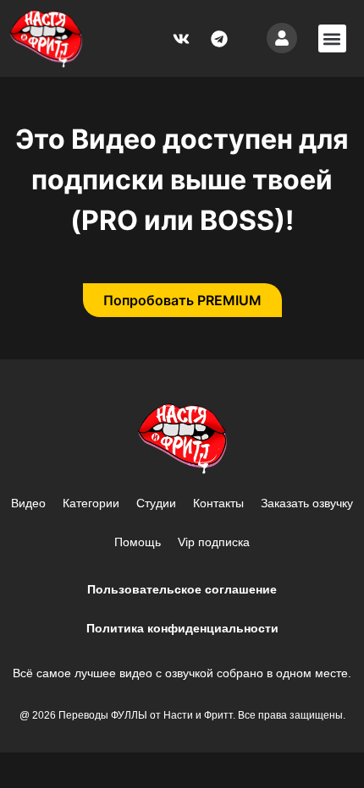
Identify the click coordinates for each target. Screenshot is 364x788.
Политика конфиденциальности (182, 628)
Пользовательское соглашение (182, 589)
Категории (91, 503)
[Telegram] (219, 39)
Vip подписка (214, 542)
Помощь (137, 542)
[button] (332, 38)
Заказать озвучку (307, 503)
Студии (156, 503)
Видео (28, 503)
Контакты (218, 503)
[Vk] (181, 39)
